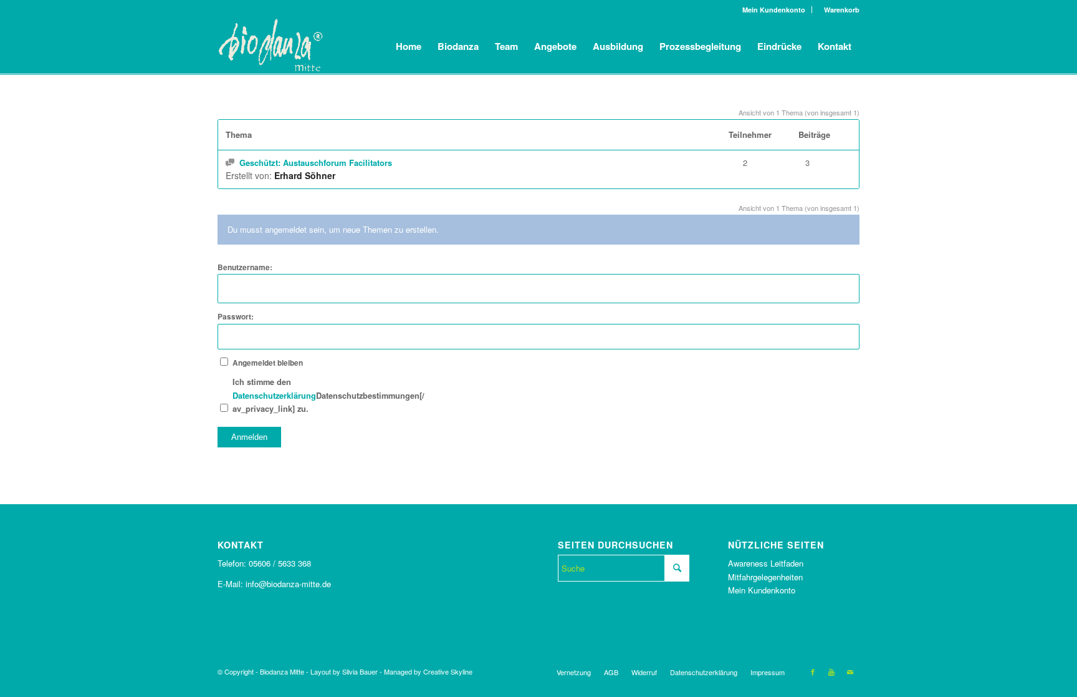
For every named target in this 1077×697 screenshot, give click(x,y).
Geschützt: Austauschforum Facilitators (315, 162)
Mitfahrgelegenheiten (765, 577)
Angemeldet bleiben (267, 363)
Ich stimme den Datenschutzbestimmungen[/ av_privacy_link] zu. (276, 395)
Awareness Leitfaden (765, 563)
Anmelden (249, 437)
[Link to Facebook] (812, 671)
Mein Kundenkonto (773, 9)
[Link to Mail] (850, 671)
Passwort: (236, 316)
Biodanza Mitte (282, 671)
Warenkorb (838, 9)
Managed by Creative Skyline (428, 671)
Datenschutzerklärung (274, 395)
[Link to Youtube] (831, 671)
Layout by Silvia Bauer (344, 671)
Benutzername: (245, 267)
